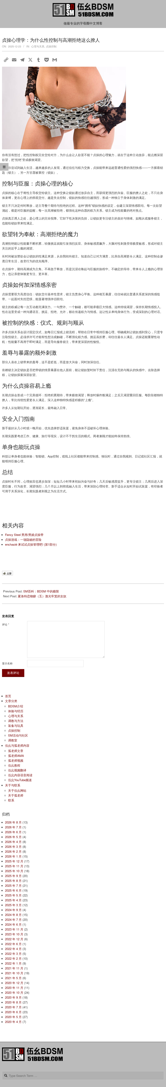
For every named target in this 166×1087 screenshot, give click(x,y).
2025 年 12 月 (14, 861)
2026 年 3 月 (13, 846)
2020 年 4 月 (13, 1022)
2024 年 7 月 (13, 919)
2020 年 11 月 (14, 987)
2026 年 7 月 (13, 827)
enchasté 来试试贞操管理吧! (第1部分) (31, 544)
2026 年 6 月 (13, 832)
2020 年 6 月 (13, 1012)
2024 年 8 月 (13, 914)
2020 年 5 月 (13, 1017)
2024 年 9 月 (13, 910)
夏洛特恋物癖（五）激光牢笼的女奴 (42, 596)
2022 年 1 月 (13, 963)
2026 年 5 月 (13, 837)
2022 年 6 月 (13, 944)
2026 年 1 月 (13, 856)
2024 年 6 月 (13, 924)
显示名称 (7, 663)
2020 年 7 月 (13, 1007)
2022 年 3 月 (13, 953)
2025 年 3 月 (13, 905)
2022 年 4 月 (13, 949)
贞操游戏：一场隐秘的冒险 (23, 539)
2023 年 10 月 (14, 934)
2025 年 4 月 (13, 900)
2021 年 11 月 (14, 968)
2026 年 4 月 (13, 842)
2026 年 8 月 (13, 822)
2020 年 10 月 (14, 992)
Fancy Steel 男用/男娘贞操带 (24, 534)
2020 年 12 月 (14, 983)
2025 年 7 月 (13, 885)
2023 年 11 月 (14, 929)
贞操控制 (51, 46)
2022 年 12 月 (14, 939)
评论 (5, 624)
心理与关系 (37, 46)
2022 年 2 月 (13, 958)
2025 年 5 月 (13, 895)
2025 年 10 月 (14, 871)
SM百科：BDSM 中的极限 (41, 591)
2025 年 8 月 (13, 880)
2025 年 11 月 (14, 866)
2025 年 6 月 (13, 890)
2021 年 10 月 (14, 973)
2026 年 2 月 (13, 851)
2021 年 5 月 (13, 978)
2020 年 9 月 (13, 997)
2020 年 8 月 (13, 1002)
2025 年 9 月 (13, 876)
